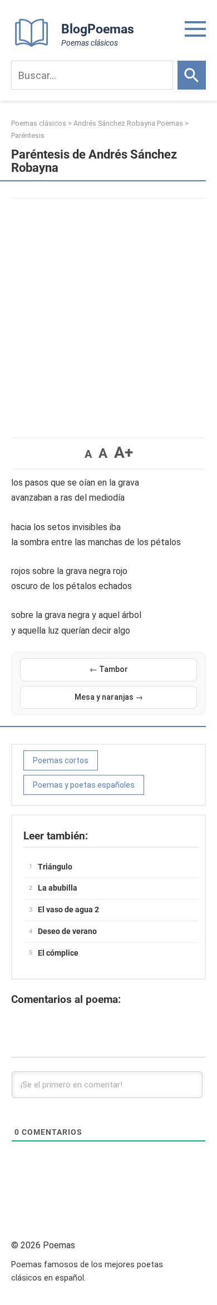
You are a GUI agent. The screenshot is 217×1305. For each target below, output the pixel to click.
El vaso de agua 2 (68, 909)
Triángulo (55, 866)
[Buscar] (191, 75)
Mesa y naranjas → (109, 697)
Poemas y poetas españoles (84, 784)
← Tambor (109, 669)
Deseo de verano (67, 931)
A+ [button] (123, 452)
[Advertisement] (108, 312)
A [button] (88, 454)
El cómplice (58, 952)
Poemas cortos (60, 760)
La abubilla (57, 887)
